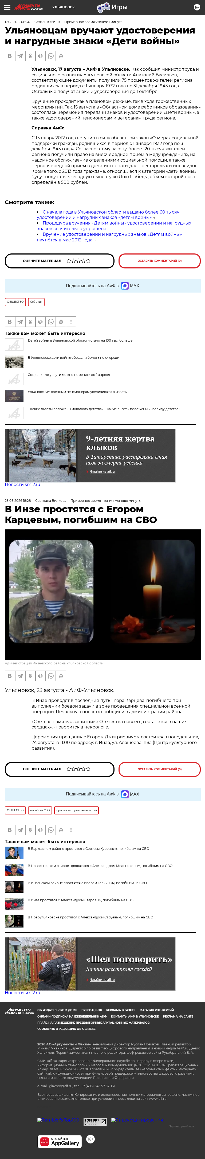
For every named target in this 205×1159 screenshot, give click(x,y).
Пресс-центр (91, 1010)
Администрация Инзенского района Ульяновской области (54, 663)
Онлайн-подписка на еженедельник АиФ (72, 1016)
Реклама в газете (120, 1010)
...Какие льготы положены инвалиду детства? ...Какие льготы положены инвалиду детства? (104, 409)
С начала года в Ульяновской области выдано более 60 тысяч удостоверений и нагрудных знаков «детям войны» (108, 215)
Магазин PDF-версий (157, 1010)
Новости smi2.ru (22, 484)
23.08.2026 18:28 (18, 501)
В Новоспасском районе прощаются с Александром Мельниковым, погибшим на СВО (100, 866)
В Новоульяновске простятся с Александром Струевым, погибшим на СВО (90, 917)
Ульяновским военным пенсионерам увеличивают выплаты (77, 392)
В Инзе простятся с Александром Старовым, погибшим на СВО (80, 900)
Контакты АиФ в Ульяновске (135, 1016)
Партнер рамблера (181, 1126)
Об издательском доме (57, 1010)
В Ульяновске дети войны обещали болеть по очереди (73, 358)
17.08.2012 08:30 (17, 22)
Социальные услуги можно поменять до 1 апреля (69, 375)
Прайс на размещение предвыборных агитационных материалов (93, 1023)
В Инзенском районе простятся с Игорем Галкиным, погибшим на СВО (87, 883)
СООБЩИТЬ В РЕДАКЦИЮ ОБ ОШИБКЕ (66, 1029)
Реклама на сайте (178, 1016)
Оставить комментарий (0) (160, 261)
